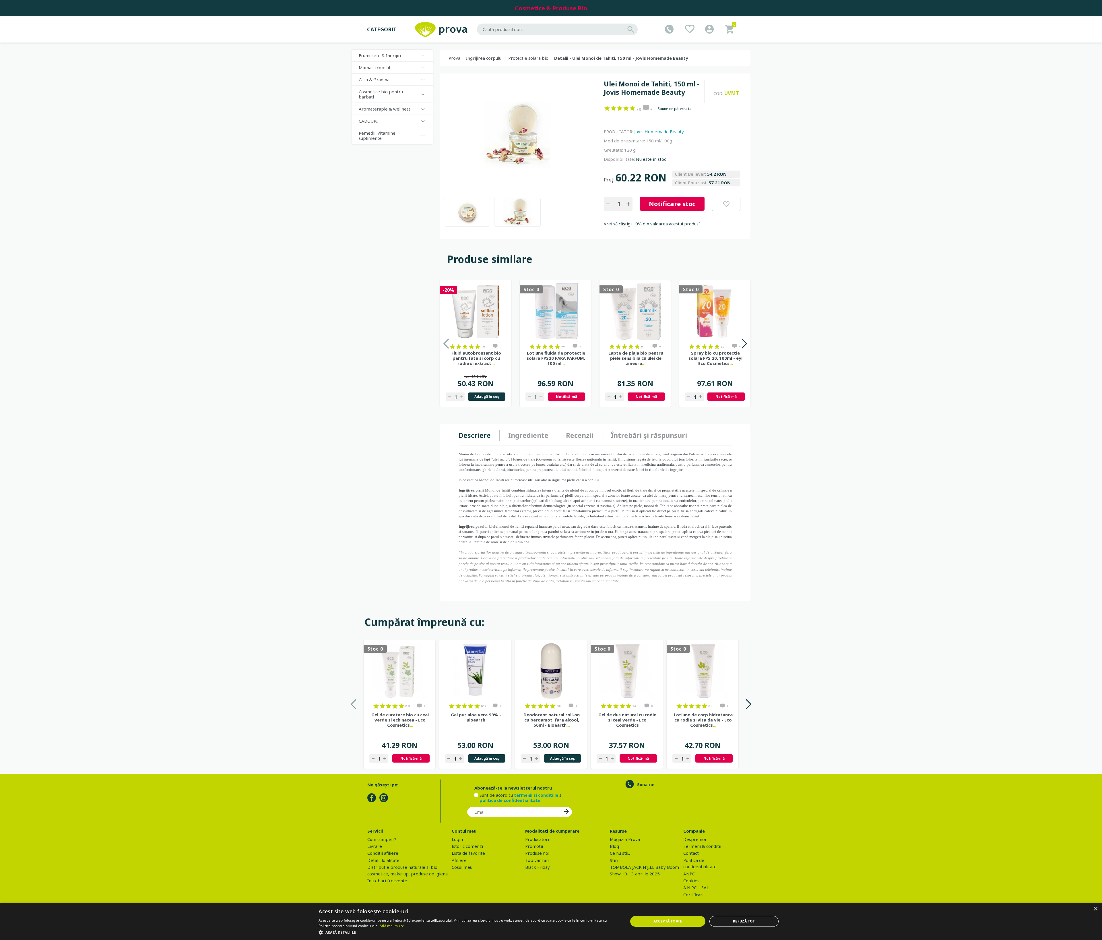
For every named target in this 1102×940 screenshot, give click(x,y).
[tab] (479, 435)
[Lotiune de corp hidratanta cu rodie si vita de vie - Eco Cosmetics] (702, 671)
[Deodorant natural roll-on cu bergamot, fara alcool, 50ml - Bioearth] (551, 671)
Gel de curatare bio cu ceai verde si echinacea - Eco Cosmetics (400, 720)
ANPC (689, 874)
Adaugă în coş (486, 396)
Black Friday (537, 867)
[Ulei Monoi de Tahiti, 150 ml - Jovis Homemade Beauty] (467, 212)
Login (457, 839)
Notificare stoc (672, 203)
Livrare (374, 846)
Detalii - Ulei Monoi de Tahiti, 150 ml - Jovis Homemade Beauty (621, 58)
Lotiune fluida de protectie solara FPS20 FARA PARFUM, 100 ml (556, 358)
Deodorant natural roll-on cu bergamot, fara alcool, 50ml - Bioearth (551, 720)
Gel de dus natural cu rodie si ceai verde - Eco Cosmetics (627, 720)
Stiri (614, 860)
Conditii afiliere (382, 853)
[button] (469, 932)
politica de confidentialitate (510, 800)
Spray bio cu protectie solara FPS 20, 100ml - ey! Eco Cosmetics (715, 358)
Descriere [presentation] (475, 435)
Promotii (534, 846)
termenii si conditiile (536, 795)
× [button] (1095, 909)
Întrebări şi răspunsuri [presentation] (649, 435)
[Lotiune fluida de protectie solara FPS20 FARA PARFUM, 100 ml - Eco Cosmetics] (555, 311)
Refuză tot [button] (744, 921)
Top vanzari (537, 860)
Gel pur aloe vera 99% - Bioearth (476, 717)
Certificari (693, 895)
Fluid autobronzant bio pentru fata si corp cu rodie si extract (476, 358)
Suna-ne (645, 784)
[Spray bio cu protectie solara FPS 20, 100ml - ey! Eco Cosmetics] (714, 311)
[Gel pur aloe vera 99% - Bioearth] (475, 671)
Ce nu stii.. (620, 853)
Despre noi (694, 839)
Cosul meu (462, 867)
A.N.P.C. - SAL (696, 887)
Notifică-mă (566, 396)
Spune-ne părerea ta (674, 109)
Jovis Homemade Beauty (659, 131)
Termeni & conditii (702, 846)
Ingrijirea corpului (484, 58)
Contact (691, 853)
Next (744, 343)
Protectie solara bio (528, 58)
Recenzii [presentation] (579, 435)
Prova (454, 58)
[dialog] (551, 921)
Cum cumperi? (381, 839)
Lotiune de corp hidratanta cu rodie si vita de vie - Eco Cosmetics (703, 720)
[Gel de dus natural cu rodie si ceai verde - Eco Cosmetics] (627, 671)
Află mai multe (392, 925)
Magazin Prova (625, 839)
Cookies (691, 880)
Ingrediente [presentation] (528, 435)
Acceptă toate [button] (667, 921)
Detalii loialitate (383, 860)
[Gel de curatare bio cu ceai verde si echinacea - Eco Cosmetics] (399, 671)
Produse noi (537, 853)
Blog (614, 846)
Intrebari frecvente (387, 880)
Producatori (537, 839)
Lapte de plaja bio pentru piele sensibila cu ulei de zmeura (635, 358)
